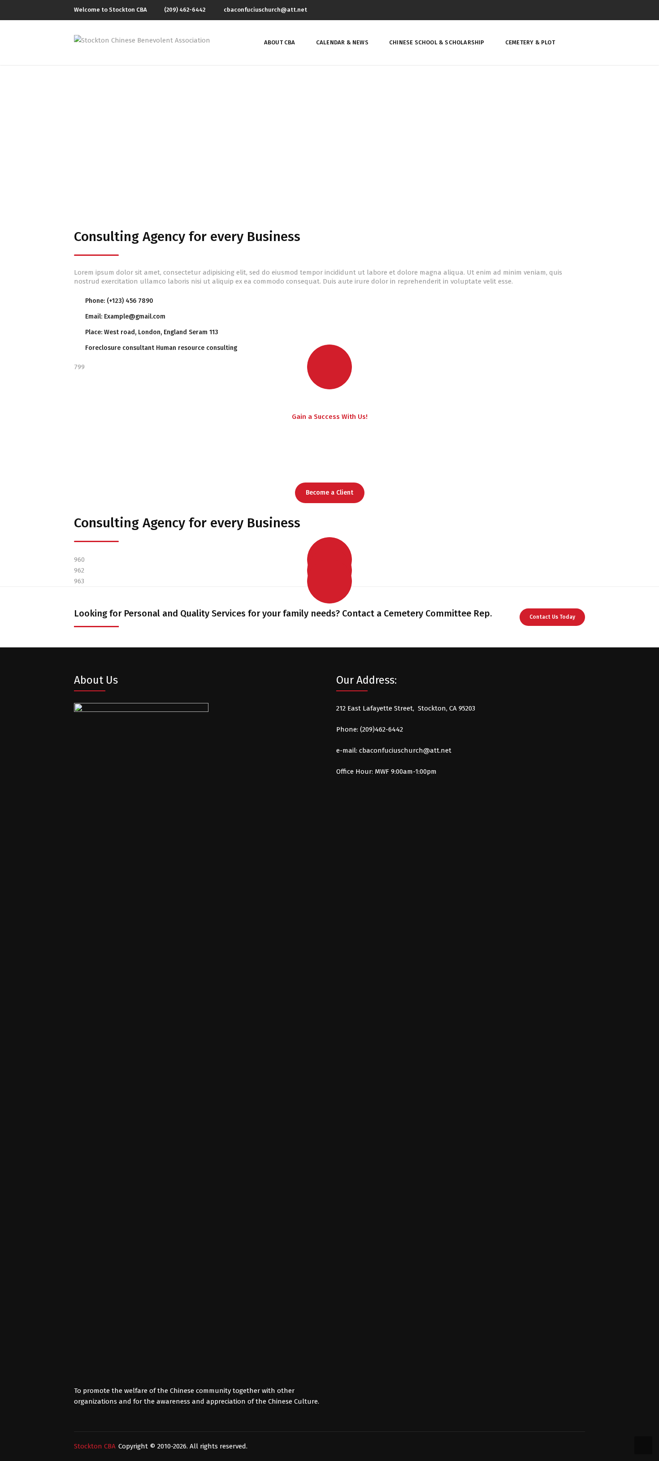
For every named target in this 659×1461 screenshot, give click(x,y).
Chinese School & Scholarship (437, 42)
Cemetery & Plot (530, 42)
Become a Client (329, 492)
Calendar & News (342, 42)
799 (79, 367)
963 (79, 581)
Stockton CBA (95, 1446)
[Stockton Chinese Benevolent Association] (142, 40)
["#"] (567, 9)
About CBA (279, 42)
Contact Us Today (552, 617)
